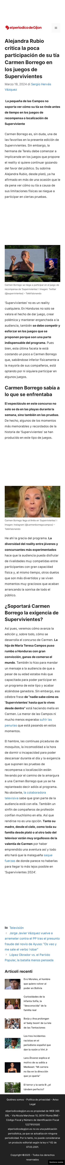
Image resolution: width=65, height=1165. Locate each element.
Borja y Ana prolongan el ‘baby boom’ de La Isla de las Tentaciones (37, 1023)
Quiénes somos (15, 1099)
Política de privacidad (38, 1099)
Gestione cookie (56, 1162)
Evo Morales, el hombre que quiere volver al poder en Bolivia (37, 984)
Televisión (16, 928)
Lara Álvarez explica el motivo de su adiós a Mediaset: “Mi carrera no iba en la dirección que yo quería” (37, 1066)
